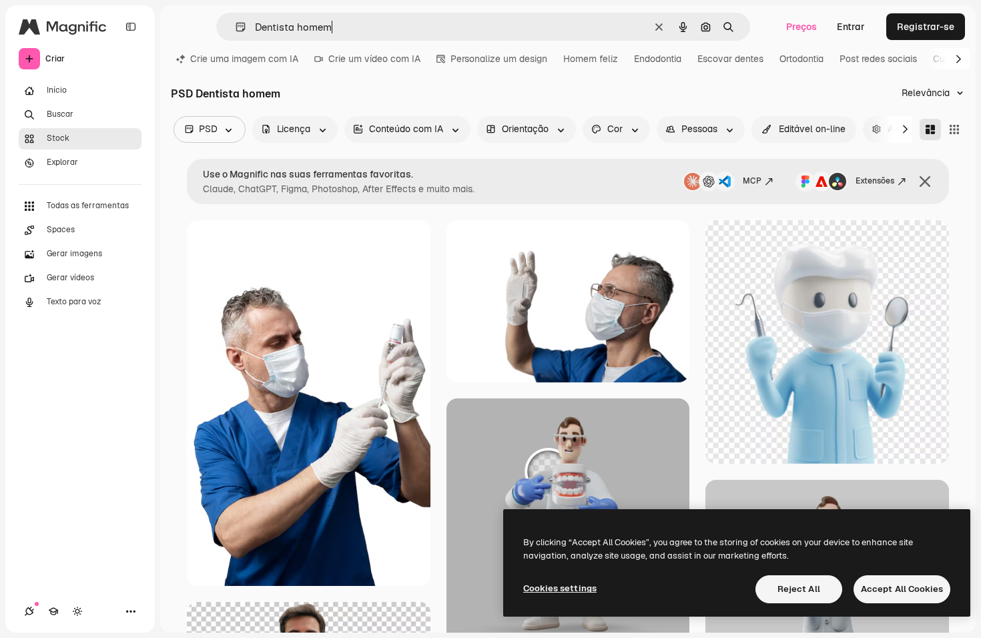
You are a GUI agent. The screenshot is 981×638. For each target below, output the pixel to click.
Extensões (875, 181)
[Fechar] (925, 182)
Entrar (851, 27)
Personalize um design (498, 59)
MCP (752, 181)
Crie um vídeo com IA (374, 59)
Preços (801, 27)
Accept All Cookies (902, 589)
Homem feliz (590, 59)
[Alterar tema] (77, 611)
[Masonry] (930, 129)
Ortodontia (801, 59)
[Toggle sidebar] (130, 26)
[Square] (954, 129)
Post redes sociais (878, 59)
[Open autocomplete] (235, 27)
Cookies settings (560, 588)
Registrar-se (925, 27)
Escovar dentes (730, 59)
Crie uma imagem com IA (244, 59)
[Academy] (53, 611)
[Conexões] (29, 611)
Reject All (798, 589)
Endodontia (657, 59)
